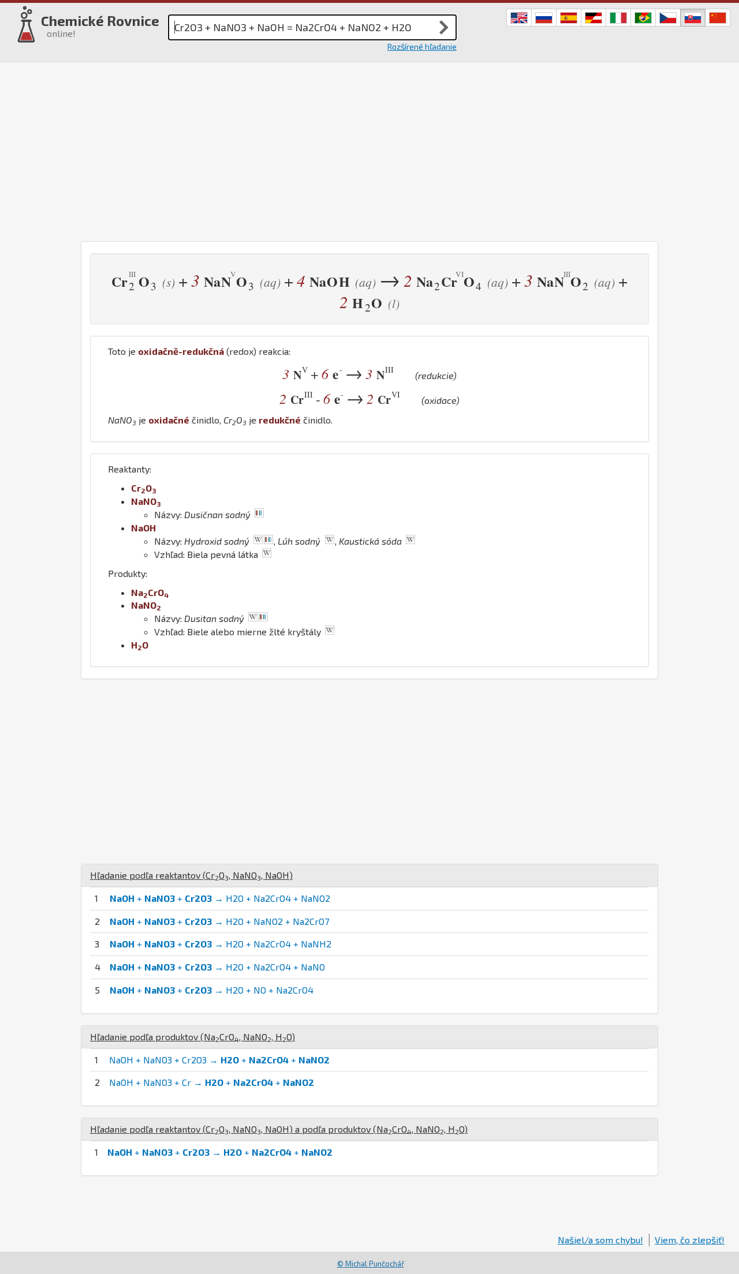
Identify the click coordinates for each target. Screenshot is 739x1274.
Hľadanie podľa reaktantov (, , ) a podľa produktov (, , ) (279, 1128)
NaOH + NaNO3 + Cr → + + (211, 1082)
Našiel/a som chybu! (600, 1239)
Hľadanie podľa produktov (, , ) (192, 1036)
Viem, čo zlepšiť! (690, 1239)
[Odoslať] (444, 27)
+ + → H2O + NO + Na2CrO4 (211, 989)
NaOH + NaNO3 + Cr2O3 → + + (219, 1059)
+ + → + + (220, 1151)
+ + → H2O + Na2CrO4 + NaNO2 (220, 898)
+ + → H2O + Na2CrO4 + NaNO (217, 966)
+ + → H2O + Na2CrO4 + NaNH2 (220, 943)
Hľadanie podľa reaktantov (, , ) (191, 875)
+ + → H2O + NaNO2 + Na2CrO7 (219, 921)
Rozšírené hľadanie (422, 46)
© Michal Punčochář (370, 1263)
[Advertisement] (369, 149)
